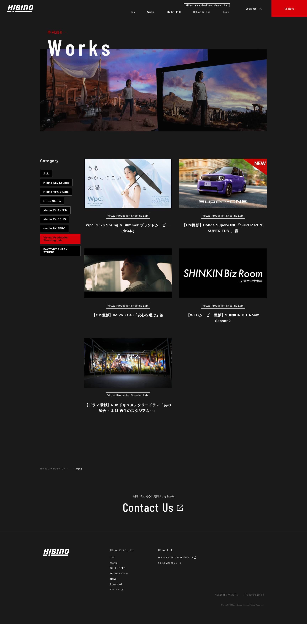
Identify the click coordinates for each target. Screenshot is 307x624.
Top (133, 12)
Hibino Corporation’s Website (175, 557)
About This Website (226, 595)
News (226, 12)
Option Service (201, 12)
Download (116, 584)
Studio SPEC (174, 12)
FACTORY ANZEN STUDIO (55, 251)
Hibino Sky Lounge (56, 182)
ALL (46, 173)
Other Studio (52, 201)
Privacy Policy (252, 595)
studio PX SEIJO (54, 219)
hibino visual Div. (168, 563)
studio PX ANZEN (55, 210)
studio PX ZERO (54, 228)
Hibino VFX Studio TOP (52, 469)
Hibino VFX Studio (56, 191)
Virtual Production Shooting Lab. (56, 239)
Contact (115, 589)
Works (150, 12)
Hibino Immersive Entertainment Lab (207, 5)
